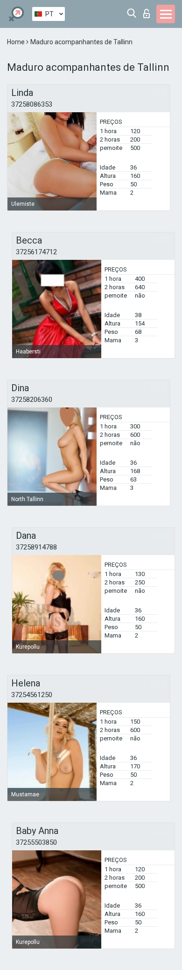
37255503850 (36, 842)
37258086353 (31, 104)
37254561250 (31, 695)
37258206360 (31, 399)
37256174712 (36, 252)
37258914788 (36, 547)
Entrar (148, 11)
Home (16, 42)
